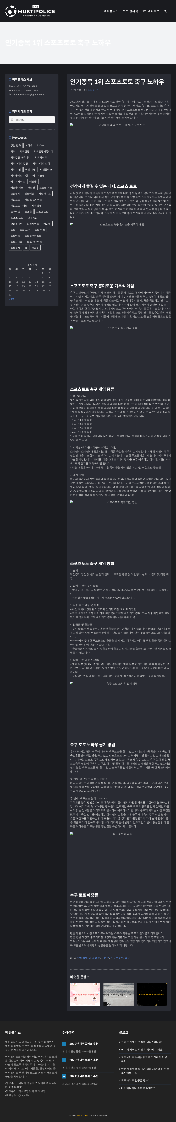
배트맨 (31, 187)
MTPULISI (82, 1115)
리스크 (40, 145)
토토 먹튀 (40, 229)
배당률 (33, 181)
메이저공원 (38, 175)
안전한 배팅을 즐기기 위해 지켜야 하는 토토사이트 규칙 (145, 1070)
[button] (165, 11)
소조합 (28, 211)
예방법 (47, 223)
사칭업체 (36, 205)
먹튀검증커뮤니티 (43, 151)
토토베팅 (15, 235)
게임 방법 (82, 958)
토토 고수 (25, 229)
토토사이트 (16, 241)
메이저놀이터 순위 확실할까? (138, 1088)
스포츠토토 (117, 958)
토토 (12, 229)
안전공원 (32, 217)
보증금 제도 (45, 187)
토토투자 (15, 247)
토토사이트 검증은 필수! (135, 1080)
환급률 (35, 247)
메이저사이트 (17, 181)
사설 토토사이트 (33, 199)
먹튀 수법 (15, 169)
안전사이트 (33, 223)
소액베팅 (15, 211)
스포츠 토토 (16, 217)
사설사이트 (45, 193)
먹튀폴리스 (46, 169)
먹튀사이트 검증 (19, 163)
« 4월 (12, 299)
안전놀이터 (16, 223)
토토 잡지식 (93, 89)
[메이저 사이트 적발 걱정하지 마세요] (118, 994)
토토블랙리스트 (33, 235)
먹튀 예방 (30, 169)
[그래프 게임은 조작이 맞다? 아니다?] (85, 994)
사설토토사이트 (18, 205)
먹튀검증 (24, 151)
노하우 (105, 958)
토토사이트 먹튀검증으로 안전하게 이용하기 (152, 987)
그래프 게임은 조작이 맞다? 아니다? (85, 987)
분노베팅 (29, 193)
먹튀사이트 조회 (41, 163)
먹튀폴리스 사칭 (19, 175)
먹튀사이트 (41, 157)
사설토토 (15, 199)
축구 (127, 958)
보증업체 (15, 193)
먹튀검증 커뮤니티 (20, 157)
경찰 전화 (15, 145)
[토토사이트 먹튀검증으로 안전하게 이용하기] (152, 994)
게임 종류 (94, 958)
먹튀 (12, 151)
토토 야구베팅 (34, 241)
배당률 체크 (16, 187)
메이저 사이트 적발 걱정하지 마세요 (119, 987)
